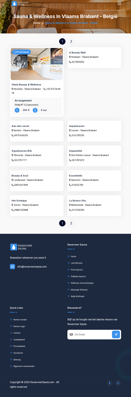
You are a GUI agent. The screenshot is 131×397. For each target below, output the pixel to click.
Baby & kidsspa (77, 296)
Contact (16, 333)
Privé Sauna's (76, 270)
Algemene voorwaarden (24, 366)
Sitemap (17, 360)
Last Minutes (76, 263)
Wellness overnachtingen (82, 283)
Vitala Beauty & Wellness (26, 84)
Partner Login (19, 326)
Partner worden (20, 320)
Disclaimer (18, 353)
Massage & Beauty (79, 290)
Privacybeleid (19, 346)
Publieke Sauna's (78, 276)
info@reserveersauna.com (32, 266)
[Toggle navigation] (119, 4)
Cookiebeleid (19, 340)
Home (36, 22)
